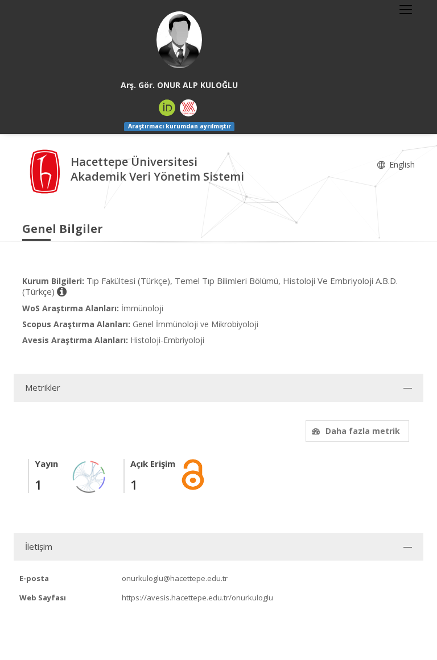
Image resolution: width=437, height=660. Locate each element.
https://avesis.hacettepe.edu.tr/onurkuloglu (197, 597)
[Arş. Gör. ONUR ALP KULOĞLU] (179, 39)
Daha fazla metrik (362, 430)
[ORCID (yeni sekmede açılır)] (167, 107)
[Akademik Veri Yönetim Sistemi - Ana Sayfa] (46, 170)
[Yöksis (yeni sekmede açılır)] (188, 107)
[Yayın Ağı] (89, 475)
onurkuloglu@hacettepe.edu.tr (175, 578)
